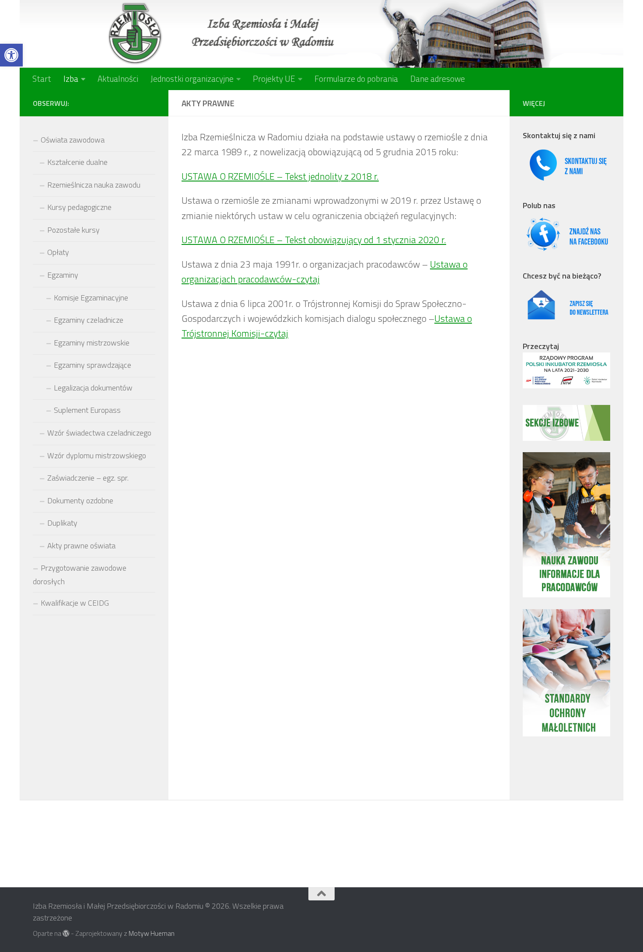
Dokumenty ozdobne (80, 500)
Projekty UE (274, 78)
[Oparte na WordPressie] (66, 933)
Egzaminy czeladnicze (88, 320)
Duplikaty (62, 523)
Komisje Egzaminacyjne (91, 297)
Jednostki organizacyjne (192, 78)
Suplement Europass (87, 410)
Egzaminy (62, 275)
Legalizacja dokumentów (93, 388)
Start (41, 78)
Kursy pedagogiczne (79, 207)
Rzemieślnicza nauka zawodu (93, 185)
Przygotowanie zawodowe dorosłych (79, 574)
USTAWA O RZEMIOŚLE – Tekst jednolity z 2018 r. (280, 176)
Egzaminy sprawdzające (92, 365)
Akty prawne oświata (81, 545)
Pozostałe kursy (73, 230)
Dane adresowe (437, 78)
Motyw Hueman (152, 933)
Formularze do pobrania (356, 78)
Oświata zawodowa (73, 140)
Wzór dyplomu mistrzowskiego (96, 455)
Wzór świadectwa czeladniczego (99, 433)
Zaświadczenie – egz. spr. (88, 478)
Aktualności (118, 78)
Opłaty (58, 252)
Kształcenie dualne (77, 162)
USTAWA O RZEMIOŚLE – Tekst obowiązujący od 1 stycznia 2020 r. (314, 240)
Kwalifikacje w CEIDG (75, 603)
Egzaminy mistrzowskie (91, 343)
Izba (70, 78)
